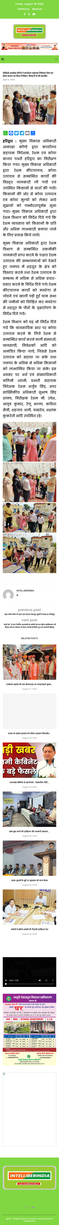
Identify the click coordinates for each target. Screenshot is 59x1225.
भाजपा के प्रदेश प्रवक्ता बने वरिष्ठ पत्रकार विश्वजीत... (29, 733)
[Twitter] (29, 14)
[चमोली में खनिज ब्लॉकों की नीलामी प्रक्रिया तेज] (29, 907)
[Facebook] (24, 14)
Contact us (23, 8)
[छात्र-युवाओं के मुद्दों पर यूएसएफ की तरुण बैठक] (29, 858)
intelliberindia (25, 590)
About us (37, 8)
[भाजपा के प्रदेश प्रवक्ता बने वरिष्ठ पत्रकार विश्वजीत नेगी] (29, 711)
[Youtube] (34, 14)
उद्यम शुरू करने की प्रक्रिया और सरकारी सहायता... (29, 831)
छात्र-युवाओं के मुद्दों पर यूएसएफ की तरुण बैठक (29, 880)
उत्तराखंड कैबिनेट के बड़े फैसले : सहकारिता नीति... (30, 782)
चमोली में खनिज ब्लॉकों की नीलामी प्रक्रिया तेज (29, 929)
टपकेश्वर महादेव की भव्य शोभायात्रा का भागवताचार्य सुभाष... (29, 684)
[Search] (56, 59)
